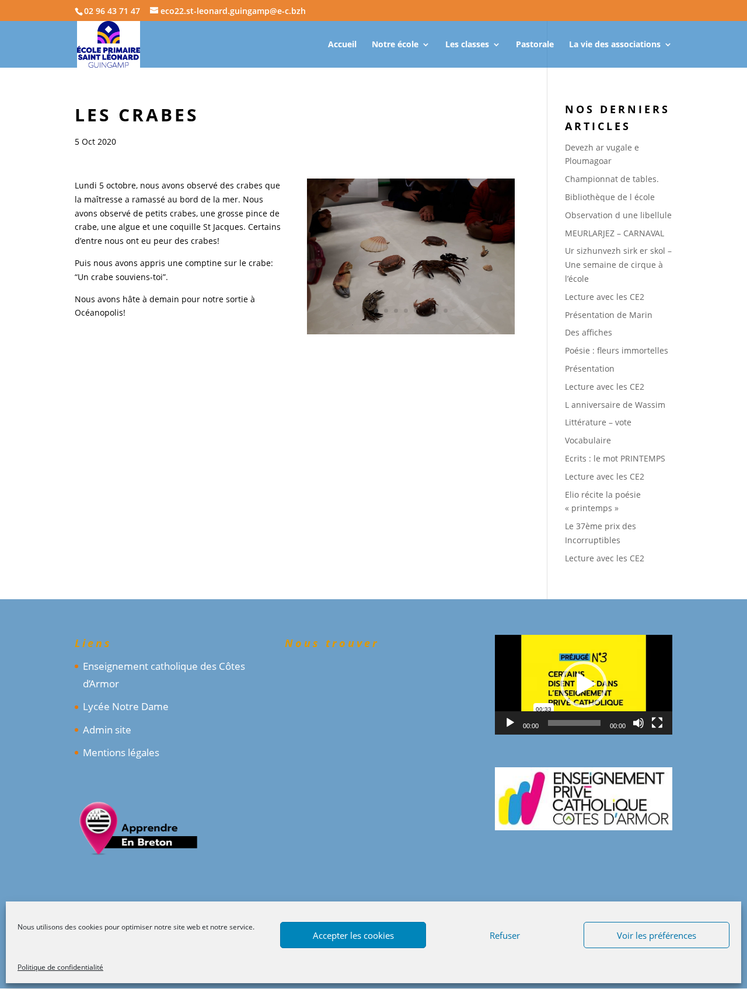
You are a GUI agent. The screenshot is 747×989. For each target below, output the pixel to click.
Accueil (342, 45)
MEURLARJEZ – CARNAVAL (614, 233)
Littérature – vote (598, 422)
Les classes (467, 45)
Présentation (590, 368)
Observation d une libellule (618, 215)
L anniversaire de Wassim (615, 404)
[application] (583, 685)
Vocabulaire (588, 440)
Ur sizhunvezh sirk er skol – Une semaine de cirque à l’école (618, 264)
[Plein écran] (657, 723)
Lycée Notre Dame (126, 706)
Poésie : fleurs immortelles (616, 350)
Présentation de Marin (608, 314)
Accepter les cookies (353, 935)
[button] (583, 684)
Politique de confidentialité (60, 967)
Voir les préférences (656, 935)
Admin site (107, 729)
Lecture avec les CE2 (604, 296)
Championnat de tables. (612, 178)
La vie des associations (615, 45)
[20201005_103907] (411, 334)
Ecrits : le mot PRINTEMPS (615, 458)
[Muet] (638, 723)
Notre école (395, 45)
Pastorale (535, 45)
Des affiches (588, 332)
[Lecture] (510, 723)
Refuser (505, 935)
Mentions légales (121, 752)
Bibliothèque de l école (610, 196)
